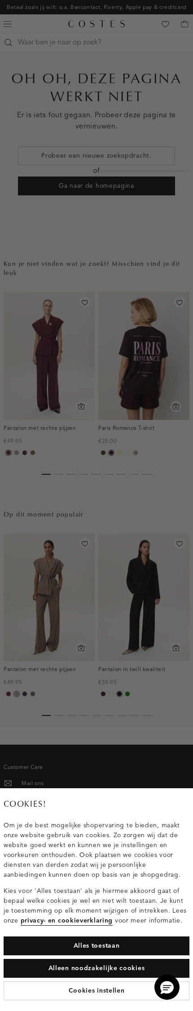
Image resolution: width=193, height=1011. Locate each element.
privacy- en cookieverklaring (67, 920)
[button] (167, 987)
